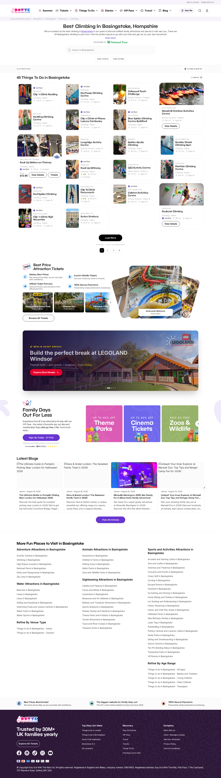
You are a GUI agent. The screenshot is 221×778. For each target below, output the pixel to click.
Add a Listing (193, 2)
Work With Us (207, 2)
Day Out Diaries (129, 730)
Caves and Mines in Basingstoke (98, 590)
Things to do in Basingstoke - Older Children (169, 682)
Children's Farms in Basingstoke (98, 560)
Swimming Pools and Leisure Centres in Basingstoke (42, 607)
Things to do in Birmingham (93, 735)
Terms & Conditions (172, 748)
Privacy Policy (170, 744)
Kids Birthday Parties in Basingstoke (165, 618)
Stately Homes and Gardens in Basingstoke (103, 611)
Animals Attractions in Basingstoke (105, 549)
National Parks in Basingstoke (31, 568)
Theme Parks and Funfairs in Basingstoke (102, 615)
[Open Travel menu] (155, 10)
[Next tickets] (110, 302)
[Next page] (119, 250)
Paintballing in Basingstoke (161, 626)
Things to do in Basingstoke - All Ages (166, 669)
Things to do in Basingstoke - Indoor (34, 628)
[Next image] (200, 93)
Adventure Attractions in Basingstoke (41, 549)
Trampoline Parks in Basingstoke (164, 652)
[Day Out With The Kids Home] (21, 10)
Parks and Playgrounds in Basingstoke (35, 572)
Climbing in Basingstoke (28, 560)
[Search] (199, 10)
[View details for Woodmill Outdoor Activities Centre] (181, 107)
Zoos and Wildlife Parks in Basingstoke (101, 572)
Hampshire (37, 19)
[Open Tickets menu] (71, 10)
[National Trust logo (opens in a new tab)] (117, 42)
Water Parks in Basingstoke (30, 611)
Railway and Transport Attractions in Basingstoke (106, 602)
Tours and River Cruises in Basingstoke (101, 623)
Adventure (63, 19)
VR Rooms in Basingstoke (160, 656)
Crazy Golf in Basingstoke (160, 576)
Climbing (74, 19)
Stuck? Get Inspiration (91, 739)
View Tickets (103, 59)
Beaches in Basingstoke (28, 590)
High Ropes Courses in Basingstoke (34, 564)
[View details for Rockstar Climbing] (181, 206)
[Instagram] (42, 753)
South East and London (20, 19)
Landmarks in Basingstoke (95, 594)
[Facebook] (19, 753)
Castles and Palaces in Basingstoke (99, 585)
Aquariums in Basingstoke (95, 555)
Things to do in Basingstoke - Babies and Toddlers (172, 673)
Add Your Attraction (172, 739)
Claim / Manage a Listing (174, 735)
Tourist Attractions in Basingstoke (98, 619)
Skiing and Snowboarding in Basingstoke (168, 639)
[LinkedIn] (27, 753)
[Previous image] (163, 93)
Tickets (64, 10)
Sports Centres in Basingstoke (162, 643)
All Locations (87, 748)
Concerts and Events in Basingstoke (165, 572)
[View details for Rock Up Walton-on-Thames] (39, 157)
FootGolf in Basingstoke (159, 588)
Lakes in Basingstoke (27, 594)
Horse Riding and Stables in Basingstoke (167, 597)
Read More (110, 38)
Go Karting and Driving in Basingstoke (166, 593)
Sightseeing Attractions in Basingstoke (107, 579)
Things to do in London (91, 730)
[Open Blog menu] (171, 10)
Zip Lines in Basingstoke (28, 576)
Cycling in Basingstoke (159, 580)
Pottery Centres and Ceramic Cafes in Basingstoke (173, 631)
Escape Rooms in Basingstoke (162, 584)
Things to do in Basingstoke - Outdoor (35, 632)
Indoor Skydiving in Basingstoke (163, 605)
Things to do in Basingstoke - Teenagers (167, 686)
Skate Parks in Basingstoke (161, 635)
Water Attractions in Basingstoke (38, 583)
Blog (165, 10)
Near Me (188, 10)
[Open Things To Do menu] (97, 10)
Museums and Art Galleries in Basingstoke (102, 598)
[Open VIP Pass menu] (137, 10)
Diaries (109, 10)
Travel (148, 10)
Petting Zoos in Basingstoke (96, 564)
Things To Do (87, 10)
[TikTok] (34, 753)
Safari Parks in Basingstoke (95, 568)
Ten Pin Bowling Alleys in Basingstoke (166, 648)
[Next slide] (198, 424)
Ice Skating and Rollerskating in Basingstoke (169, 601)
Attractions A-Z (88, 744)
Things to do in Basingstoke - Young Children (170, 678)
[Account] (207, 10)
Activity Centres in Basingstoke (32, 555)
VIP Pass (129, 10)
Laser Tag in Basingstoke (160, 622)
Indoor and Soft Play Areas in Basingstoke (168, 610)
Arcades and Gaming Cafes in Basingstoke (169, 559)
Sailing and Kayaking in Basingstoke (34, 602)
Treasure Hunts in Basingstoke (97, 628)
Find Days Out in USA (132, 753)
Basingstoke (50, 19)
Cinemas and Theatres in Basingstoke (166, 567)
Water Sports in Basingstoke (31, 615)
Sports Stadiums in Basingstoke (97, 607)
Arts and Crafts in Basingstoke (163, 563)
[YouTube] (50, 753)
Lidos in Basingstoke (27, 598)
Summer (48, 10)
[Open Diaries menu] (116, 10)
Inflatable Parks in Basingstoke (163, 614)
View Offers (118, 59)
